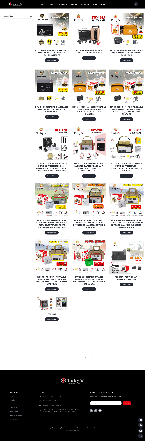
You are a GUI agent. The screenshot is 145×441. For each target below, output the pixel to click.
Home (42, 4)
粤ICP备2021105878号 (72, 430)
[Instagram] (95, 410)
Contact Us (85, 4)
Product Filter (7, 16)
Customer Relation (99, 4)
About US (74, 4)
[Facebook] (91, 410)
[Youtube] (100, 410)
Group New (63, 4)
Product (50, 4)
